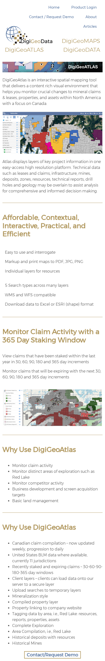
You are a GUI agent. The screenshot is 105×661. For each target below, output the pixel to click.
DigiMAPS (81, 40)
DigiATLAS (24, 49)
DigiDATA (81, 49)
